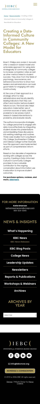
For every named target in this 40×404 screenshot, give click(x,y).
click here (14, 179)
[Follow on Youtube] (29, 355)
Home (6, 16)
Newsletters (20, 270)
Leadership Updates (20, 263)
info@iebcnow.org (20, 363)
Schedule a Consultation (20, 370)
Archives (20, 291)
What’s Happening (20, 231)
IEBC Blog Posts (20, 248)
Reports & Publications (20, 277)
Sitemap (9, 381)
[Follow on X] (17, 355)
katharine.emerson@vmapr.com (20, 208)
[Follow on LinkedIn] (23, 355)
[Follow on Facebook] (11, 355)
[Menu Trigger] (35, 4)
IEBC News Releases (20, 241)
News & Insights (15, 16)
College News (20, 255)
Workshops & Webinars (20, 284)
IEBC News (20, 238)
